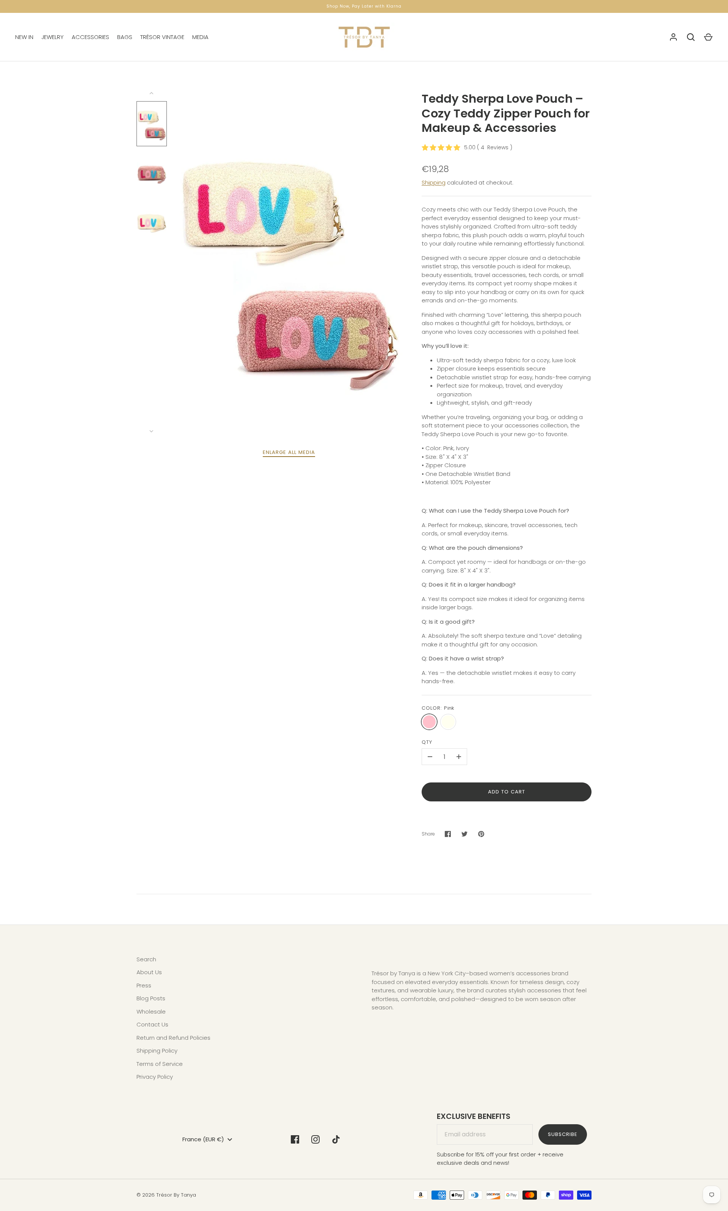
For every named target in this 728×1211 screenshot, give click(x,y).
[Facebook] (295, 1139)
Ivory (448, 721)
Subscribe (562, 1134)
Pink (429, 721)
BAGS (124, 37)
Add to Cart (507, 791)
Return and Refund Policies (173, 1038)
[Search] (690, 37)
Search (146, 959)
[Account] (673, 37)
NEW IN (24, 37)
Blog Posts (150, 998)
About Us (149, 972)
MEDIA (200, 37)
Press (143, 985)
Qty (427, 742)
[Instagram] (315, 1139)
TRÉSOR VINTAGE (162, 37)
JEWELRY (52, 37)
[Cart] (708, 37)
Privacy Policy (154, 1077)
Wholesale (151, 1011)
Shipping (434, 182)
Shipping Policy (156, 1051)
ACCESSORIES (90, 37)
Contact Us (152, 1024)
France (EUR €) (203, 1139)
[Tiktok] (336, 1139)
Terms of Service (159, 1064)
